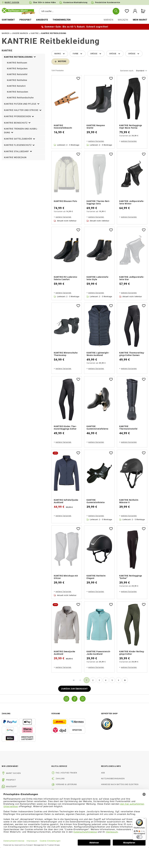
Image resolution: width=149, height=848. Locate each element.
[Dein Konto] (135, 11)
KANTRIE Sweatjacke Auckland (64, 652)
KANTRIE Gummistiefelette (96, 501)
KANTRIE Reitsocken (17, 92)
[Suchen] (116, 11)
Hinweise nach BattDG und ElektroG (120, 784)
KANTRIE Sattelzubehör (18, 139)
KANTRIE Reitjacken (17, 68)
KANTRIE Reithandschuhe (20, 97)
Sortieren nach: (127, 71)
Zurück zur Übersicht (74, 689)
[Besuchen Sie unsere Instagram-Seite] (66, 699)
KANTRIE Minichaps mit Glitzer (66, 577)
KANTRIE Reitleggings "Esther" (130, 577)
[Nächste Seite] (118, 680)
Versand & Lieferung (66, 784)
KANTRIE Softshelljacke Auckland (66, 501)
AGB (103, 773)
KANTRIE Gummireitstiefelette (97, 427)
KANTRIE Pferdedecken (17, 116)
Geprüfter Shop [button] (109, 714)
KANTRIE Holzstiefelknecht (63, 126)
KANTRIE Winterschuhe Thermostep (66, 354)
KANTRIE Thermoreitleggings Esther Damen (131, 354)
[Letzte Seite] (125, 680)
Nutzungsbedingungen (113, 779)
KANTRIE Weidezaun (15, 157)
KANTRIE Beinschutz (16, 123)
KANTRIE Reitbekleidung (18, 57)
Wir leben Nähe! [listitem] (10, 766)
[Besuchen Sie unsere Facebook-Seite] (74, 699)
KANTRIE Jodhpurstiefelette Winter (131, 202)
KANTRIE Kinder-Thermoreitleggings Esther (65, 427)
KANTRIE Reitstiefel (17, 74)
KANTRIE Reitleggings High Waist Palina (130, 126)
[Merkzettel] (127, 11)
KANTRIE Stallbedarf (17, 151)
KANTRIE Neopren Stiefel (96, 126)
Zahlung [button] (6, 714)
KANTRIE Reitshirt (16, 86)
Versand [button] (55, 714)
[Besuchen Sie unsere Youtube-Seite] (83, 699)
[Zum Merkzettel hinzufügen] (78, 78)
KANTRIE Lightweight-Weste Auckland (98, 354)
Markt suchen (13, 773)
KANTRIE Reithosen (17, 63)
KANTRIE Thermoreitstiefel (128, 427)
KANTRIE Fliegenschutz (18, 145)
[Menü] (144, 819)
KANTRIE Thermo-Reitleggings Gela (98, 202)
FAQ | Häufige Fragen (66, 773)
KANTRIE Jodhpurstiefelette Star (131, 278)
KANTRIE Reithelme (17, 80)
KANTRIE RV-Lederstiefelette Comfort (66, 278)
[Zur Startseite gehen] (19, 11)
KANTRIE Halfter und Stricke (21, 110)
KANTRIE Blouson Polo (65, 201)
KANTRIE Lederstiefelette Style (98, 278)
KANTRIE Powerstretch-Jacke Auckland (99, 652)
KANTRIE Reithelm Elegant (96, 577)
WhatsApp (11, 787)
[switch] (139, 837)
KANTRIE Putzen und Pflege (20, 104)
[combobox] (78, 11)
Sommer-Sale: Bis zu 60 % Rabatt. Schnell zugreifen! (76, 26)
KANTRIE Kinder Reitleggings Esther (131, 652)
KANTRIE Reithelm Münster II (128, 501)
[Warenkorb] (143, 11)
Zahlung (60, 779)
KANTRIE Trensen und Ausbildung (21, 131)
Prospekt (11, 780)
